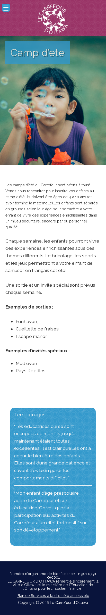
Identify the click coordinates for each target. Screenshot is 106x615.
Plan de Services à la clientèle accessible (53, 595)
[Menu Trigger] (6, 8)
